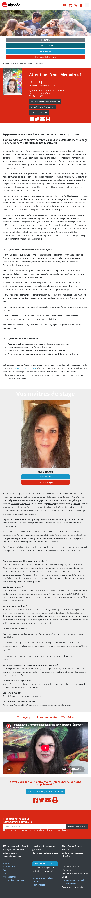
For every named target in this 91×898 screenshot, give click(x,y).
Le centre (45, 40)
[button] (7, 35)
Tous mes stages (45, 482)
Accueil (5, 63)
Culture (6, 873)
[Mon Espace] (81, 5)
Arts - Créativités (10, 877)
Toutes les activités (39, 112)
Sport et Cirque (9, 866)
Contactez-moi (45, 476)
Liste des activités (45, 45)
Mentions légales (40, 884)
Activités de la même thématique (45, 101)
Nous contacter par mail (73, 880)
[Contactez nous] (76, 5)
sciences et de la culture (25, 368)
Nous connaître (69, 883)
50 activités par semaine (13, 880)
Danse (6, 870)
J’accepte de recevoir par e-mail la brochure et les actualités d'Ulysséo (37, 830)
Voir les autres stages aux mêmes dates (45, 791)
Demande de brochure (45, 57)
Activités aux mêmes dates (42, 107)
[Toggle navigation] (87, 5)
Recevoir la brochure (77, 826)
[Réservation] (71, 5)
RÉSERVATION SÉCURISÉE (45, 863)
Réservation (45, 51)
